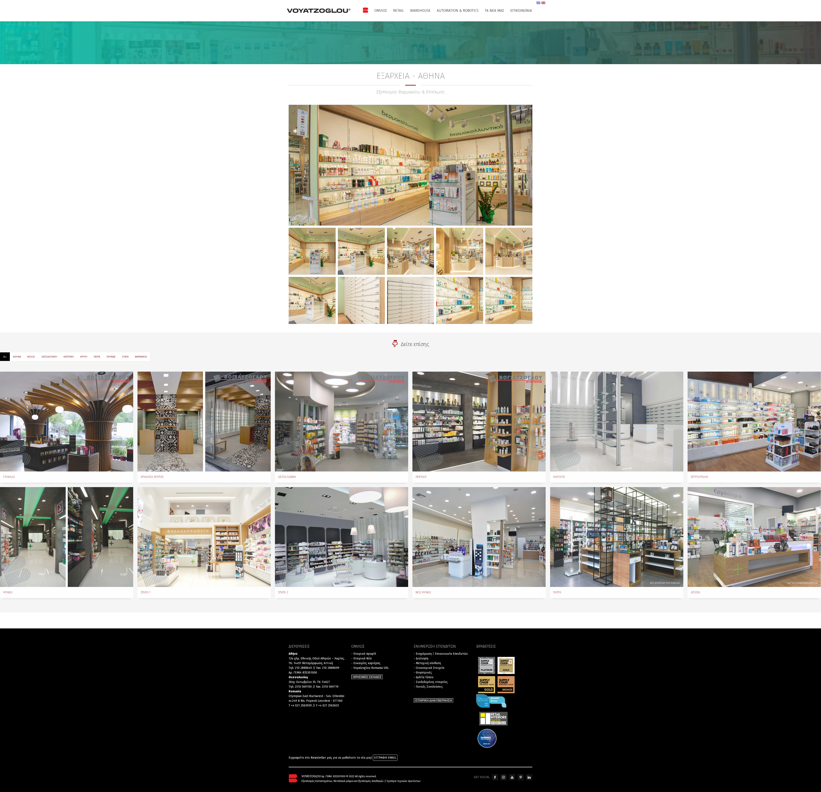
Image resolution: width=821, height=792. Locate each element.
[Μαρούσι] (616, 421)
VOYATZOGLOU (311, 776)
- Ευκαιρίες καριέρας (365, 663)
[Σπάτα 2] (341, 537)
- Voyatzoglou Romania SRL (370, 668)
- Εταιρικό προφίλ (363, 654)
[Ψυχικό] (66, 537)
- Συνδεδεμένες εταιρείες (431, 682)
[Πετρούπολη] (754, 421)
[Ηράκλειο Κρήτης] (204, 421)
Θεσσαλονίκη (49, 356)
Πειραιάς (111, 356)
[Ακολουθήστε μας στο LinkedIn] (529, 777)
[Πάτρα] (616, 537)
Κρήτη (83, 356)
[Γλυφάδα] (66, 421)
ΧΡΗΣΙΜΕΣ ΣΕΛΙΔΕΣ (367, 677)
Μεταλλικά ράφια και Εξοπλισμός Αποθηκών (359, 781)
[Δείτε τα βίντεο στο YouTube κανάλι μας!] (512, 777)
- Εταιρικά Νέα (361, 658)
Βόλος (31, 356)
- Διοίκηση (421, 658)
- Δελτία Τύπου (423, 677)
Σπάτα (125, 356)
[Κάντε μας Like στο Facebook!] (495, 777)
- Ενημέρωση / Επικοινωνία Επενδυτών (441, 654)
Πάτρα (97, 356)
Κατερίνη (68, 356)
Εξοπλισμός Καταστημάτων (316, 781)
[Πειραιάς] (479, 421)
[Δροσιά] (754, 537)
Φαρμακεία (141, 356)
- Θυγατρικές (423, 672)
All (5, 356)
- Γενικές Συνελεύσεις (428, 687)
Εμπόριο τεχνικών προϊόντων (403, 781)
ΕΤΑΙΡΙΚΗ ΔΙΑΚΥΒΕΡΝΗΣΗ (433, 700)
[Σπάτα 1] (204, 537)
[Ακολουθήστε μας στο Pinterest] (520, 777)
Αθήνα (17, 356)
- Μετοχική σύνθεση (427, 663)
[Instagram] (503, 777)
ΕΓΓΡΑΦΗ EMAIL (385, 757)
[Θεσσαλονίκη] (341, 421)
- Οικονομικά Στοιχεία (429, 668)
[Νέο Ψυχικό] (479, 537)
